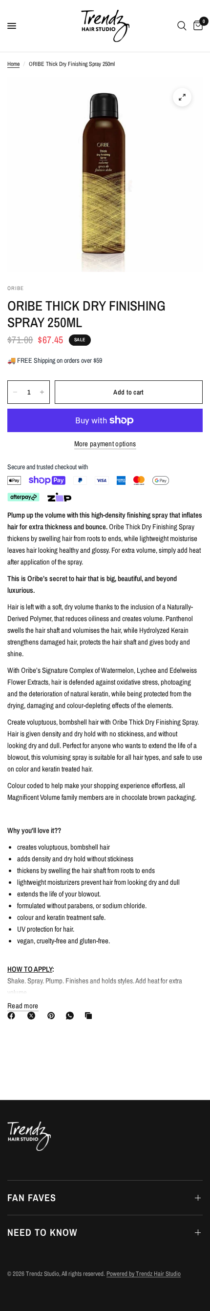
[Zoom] (182, 97)
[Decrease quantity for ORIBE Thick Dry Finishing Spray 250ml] (15, 392)
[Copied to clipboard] (90, 1015)
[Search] (182, 26)
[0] (196, 26)
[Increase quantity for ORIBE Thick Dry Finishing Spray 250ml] (42, 392)
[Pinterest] (53, 1015)
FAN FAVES (31, 1197)
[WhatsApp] (72, 1015)
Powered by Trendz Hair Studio (143, 1273)
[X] (33, 1015)
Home (13, 64)
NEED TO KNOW (42, 1232)
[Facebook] (13, 1015)
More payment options (105, 443)
